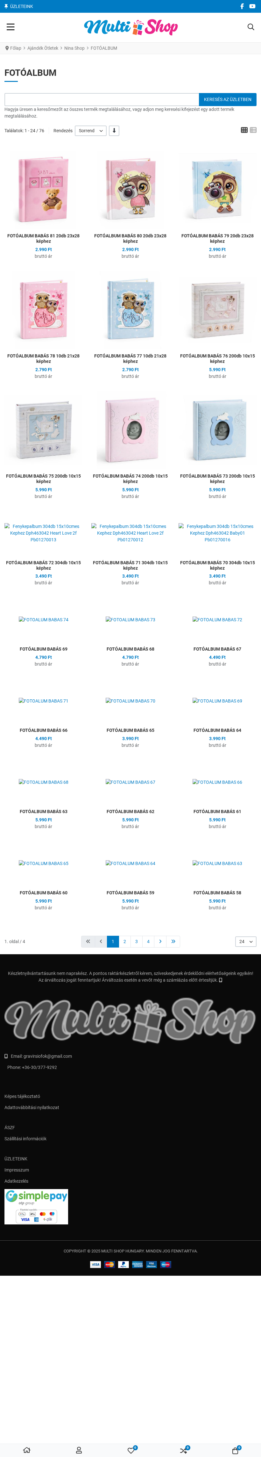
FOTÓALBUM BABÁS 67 (217, 649)
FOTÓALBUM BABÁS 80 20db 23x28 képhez (130, 238)
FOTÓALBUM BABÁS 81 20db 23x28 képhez (43, 238)
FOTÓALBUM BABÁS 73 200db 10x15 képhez (217, 478)
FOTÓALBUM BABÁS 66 (43, 730)
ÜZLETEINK (15, 1158)
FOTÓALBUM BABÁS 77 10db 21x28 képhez (130, 358)
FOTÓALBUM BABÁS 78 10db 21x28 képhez (43, 358)
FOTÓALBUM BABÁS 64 (217, 730)
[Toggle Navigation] (10, 27)
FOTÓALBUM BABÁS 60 (43, 892)
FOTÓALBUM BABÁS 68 (130, 649)
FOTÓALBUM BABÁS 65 (130, 730)
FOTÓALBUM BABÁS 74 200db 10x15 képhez (130, 478)
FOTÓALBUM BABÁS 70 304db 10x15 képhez (217, 565)
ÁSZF (9, 1127)
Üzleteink (21, 6)
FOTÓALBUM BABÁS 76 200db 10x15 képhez (217, 358)
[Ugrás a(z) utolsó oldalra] (173, 942)
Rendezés (63, 130)
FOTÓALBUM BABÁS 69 (43, 649)
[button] (251, 27)
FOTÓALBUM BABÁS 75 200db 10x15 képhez (43, 478)
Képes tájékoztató (22, 1096)
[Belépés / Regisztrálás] (79, 1450)
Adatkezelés (16, 1181)
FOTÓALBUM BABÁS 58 (217, 892)
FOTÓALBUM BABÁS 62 (130, 811)
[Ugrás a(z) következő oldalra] (160, 942)
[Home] (27, 1450)
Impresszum (16, 1169)
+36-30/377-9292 (39, 1067)
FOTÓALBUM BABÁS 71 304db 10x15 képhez (130, 565)
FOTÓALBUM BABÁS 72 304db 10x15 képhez (43, 565)
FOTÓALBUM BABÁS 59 (130, 892)
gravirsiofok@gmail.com (48, 1056)
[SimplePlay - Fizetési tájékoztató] (130, 1206)
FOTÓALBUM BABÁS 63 (43, 811)
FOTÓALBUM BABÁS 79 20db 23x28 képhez (217, 238)
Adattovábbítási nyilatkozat (31, 1107)
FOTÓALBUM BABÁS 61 (217, 811)
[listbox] (91, 131)
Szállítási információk (25, 1138)
